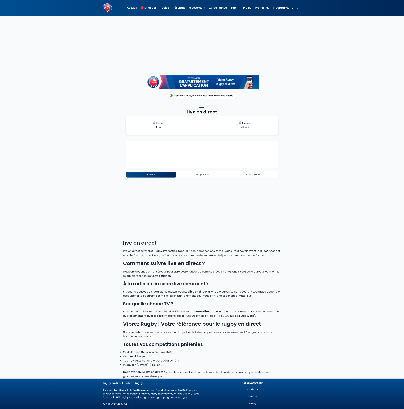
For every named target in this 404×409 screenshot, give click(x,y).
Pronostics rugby (139, 397)
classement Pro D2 (174, 390)
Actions (151, 174)
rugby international (161, 393)
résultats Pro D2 (131, 390)
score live (115, 393)
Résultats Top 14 (112, 390)
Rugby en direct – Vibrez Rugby (123, 383)
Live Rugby (156, 397)
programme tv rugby (175, 397)
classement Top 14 (152, 390)
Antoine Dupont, (182, 393)
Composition (202, 174)
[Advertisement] (202, 39)
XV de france (130, 393)
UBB (118, 397)
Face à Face (253, 174)
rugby (125, 397)
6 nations (144, 393)
